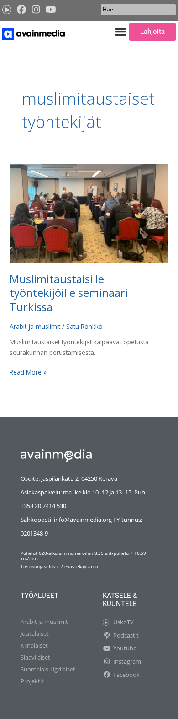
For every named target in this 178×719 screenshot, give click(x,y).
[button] (120, 32)
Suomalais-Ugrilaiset (48, 669)
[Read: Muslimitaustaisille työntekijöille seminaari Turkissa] (89, 212)
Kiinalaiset (34, 645)
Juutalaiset (35, 633)
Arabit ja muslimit (35, 326)
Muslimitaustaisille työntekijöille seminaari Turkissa (69, 293)
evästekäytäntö (81, 566)
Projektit (32, 681)
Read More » (28, 371)
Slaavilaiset (35, 657)
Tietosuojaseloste (40, 566)
